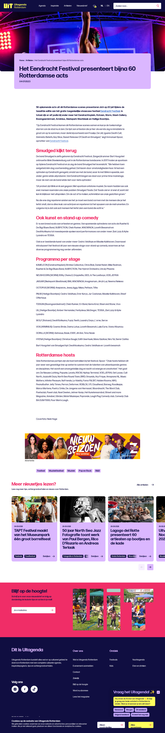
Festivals (18, 556)
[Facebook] (24, 689)
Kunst (88, 556)
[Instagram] (15, 689)
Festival (41, 470)
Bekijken (46, 556)
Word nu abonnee (80, 690)
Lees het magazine (81, 697)
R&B (97, 470)
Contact (76, 672)
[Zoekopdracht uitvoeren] (158, 6)
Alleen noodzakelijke (106, 726)
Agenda (42, 6)
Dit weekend (141, 710)
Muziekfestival (56, 470)
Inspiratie (55, 6)
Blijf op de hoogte (80, 684)
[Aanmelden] (52, 610)
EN (108, 6)
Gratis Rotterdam (118, 556)
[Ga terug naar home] (15, 6)
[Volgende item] (150, 567)
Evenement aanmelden (83, 666)
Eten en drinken (139, 666)
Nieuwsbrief (82, 6)
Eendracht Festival (110, 111)
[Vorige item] (141, 567)
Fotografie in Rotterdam (72, 556)
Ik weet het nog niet (140, 715)
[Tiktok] (34, 689)
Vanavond (119, 710)
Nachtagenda (139, 660)
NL (102, 6)
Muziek (71, 470)
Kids (111, 666)
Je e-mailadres (20, 610)
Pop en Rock (85, 470)
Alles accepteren (136, 726)
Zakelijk (76, 678)
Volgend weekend (122, 715)
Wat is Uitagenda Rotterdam (85, 660)
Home (21, 60)
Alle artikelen (142, 485)
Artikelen (68, 6)
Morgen (129, 710)
